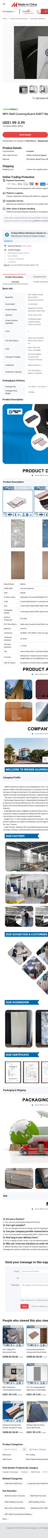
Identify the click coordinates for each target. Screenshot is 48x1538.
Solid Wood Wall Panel (13, 1483)
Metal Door (7, 1454)
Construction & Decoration (19, 19)
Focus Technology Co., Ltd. (32, 1528)
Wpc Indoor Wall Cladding (15, 1508)
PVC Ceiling (30, 1454)
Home (5, 19)
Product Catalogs (38, 1449)
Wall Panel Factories (38, 1495)
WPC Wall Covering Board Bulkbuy (18, 1514)
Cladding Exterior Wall (38, 1508)
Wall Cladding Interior (37, 1502)
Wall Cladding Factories (14, 1502)
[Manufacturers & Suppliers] (24, 4)
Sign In (6, 265)
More (5, 1519)
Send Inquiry (25, 134)
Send (24, 1306)
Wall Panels (7, 1459)
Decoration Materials (38, 19)
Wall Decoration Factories (15, 1495)
